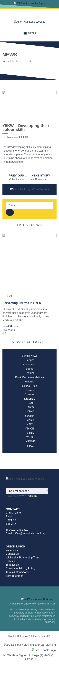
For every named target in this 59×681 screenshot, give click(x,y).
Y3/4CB (29, 428)
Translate (31, 495)
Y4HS (29, 433)
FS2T (29, 402)
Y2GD (29, 420)
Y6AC (29, 445)
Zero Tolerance (14, 575)
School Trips (29, 386)
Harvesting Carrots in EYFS (21, 303)
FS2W (29, 407)
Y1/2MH (29, 415)
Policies (10, 561)
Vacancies (12, 550)
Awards (29, 381)
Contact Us (12, 553)
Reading (30, 373)
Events (30, 390)
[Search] (10, 212)
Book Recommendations (29, 377)
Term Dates (12, 565)
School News (29, 355)
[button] (32, 33)
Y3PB (29, 424)
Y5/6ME (29, 441)
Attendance (29, 364)
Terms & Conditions (17, 572)
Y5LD (29, 437)
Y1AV (30, 411)
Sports (29, 368)
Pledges (29, 360)
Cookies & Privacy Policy (20, 568)
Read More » (10, 326)
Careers (29, 394)
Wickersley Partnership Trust (22, 557)
